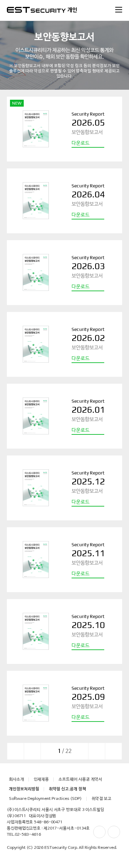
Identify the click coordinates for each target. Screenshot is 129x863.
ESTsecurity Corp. (61, 847)
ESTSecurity (36, 10)
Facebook (99, 832)
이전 (32, 751)
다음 (96, 751)
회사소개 (16, 779)
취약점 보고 (101, 798)
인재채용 (41, 779)
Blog (114, 832)
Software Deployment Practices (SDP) (45, 798)
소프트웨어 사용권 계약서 (80, 779)
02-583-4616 (28, 834)
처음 (15, 751)
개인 (72, 10)
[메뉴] (119, 10)
